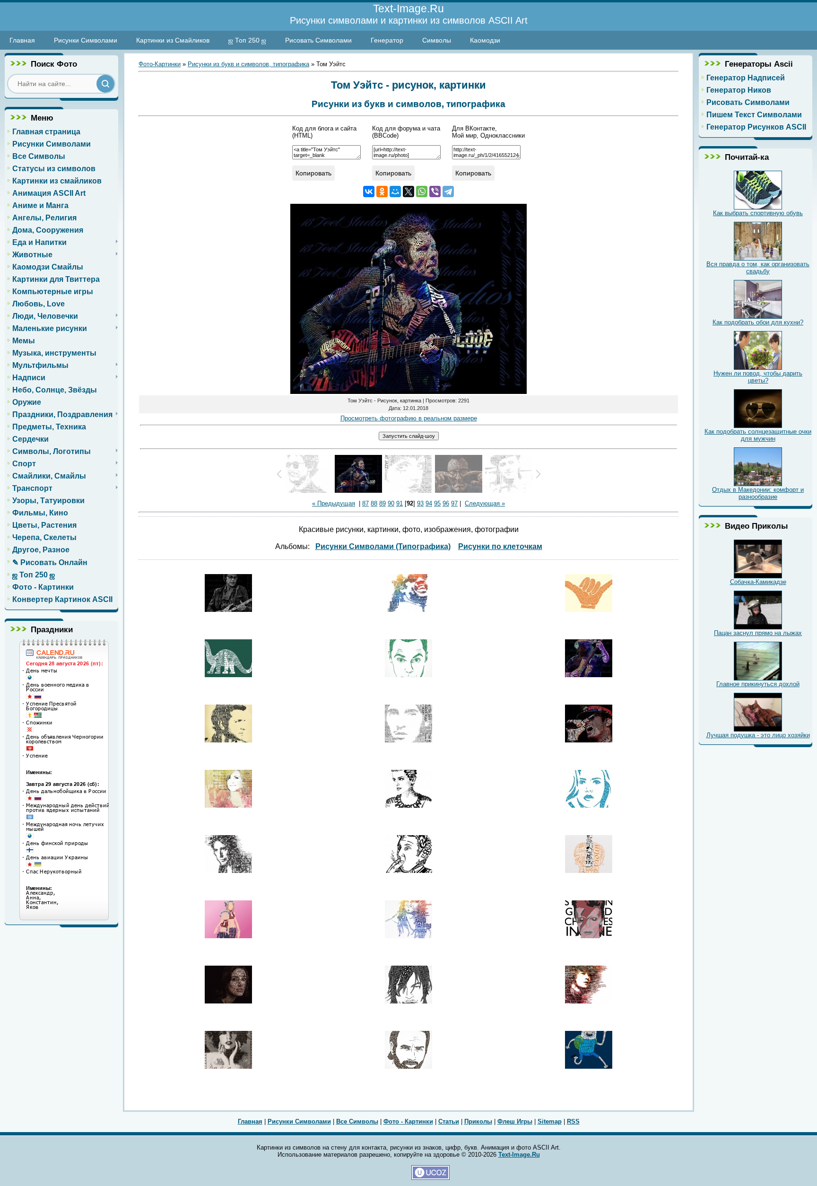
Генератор (387, 40)
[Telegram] (448, 191)
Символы (436, 40)
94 (429, 503)
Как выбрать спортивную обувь (758, 213)
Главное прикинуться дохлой (758, 684)
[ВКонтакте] (368, 191)
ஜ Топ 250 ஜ (247, 40)
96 (446, 503)
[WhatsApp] (421, 191)
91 (399, 503)
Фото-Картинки (160, 64)
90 (391, 503)
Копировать (313, 173)
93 (420, 503)
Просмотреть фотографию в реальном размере (408, 418)
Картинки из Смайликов (172, 40)
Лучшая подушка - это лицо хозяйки (758, 735)
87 (365, 503)
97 (454, 503)
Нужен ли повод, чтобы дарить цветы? (757, 377)
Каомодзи (485, 40)
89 (382, 503)
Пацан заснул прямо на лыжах (758, 633)
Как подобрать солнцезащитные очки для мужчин (757, 435)
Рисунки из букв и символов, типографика (248, 64)
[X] (408, 191)
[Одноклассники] (382, 191)
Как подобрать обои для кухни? (758, 322)
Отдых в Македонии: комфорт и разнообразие (758, 493)
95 (437, 503)
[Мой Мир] (395, 191)
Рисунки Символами (85, 40)
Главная (22, 40)
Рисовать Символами (318, 40)
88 (374, 503)
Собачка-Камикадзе (758, 581)
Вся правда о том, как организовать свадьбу (757, 268)
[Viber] (435, 191)
